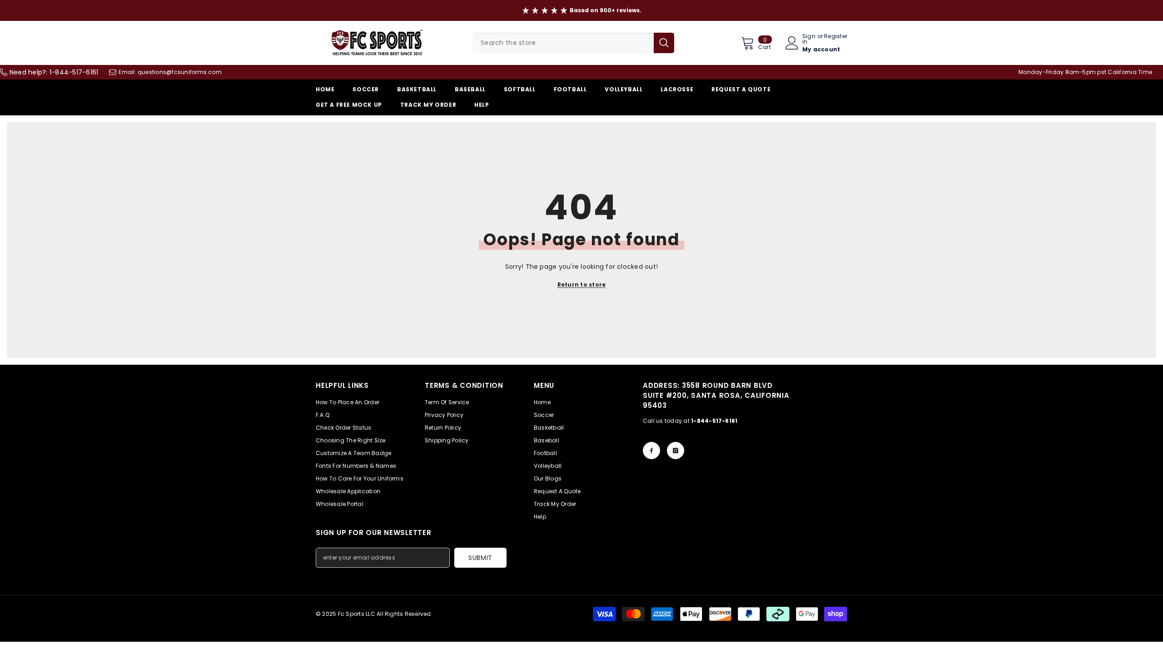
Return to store (581, 284)
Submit (480, 557)
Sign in (808, 39)
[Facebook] (651, 450)
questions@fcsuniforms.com (180, 72)
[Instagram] (675, 450)
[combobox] (563, 43)
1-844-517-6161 (74, 72)
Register (835, 37)
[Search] (573, 43)
